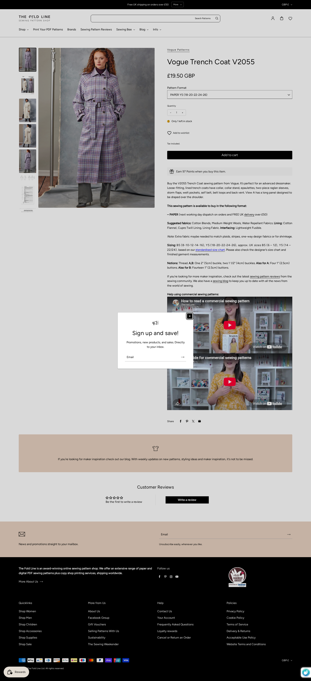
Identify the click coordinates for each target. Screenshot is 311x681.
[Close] (189, 316)
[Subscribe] (182, 357)
